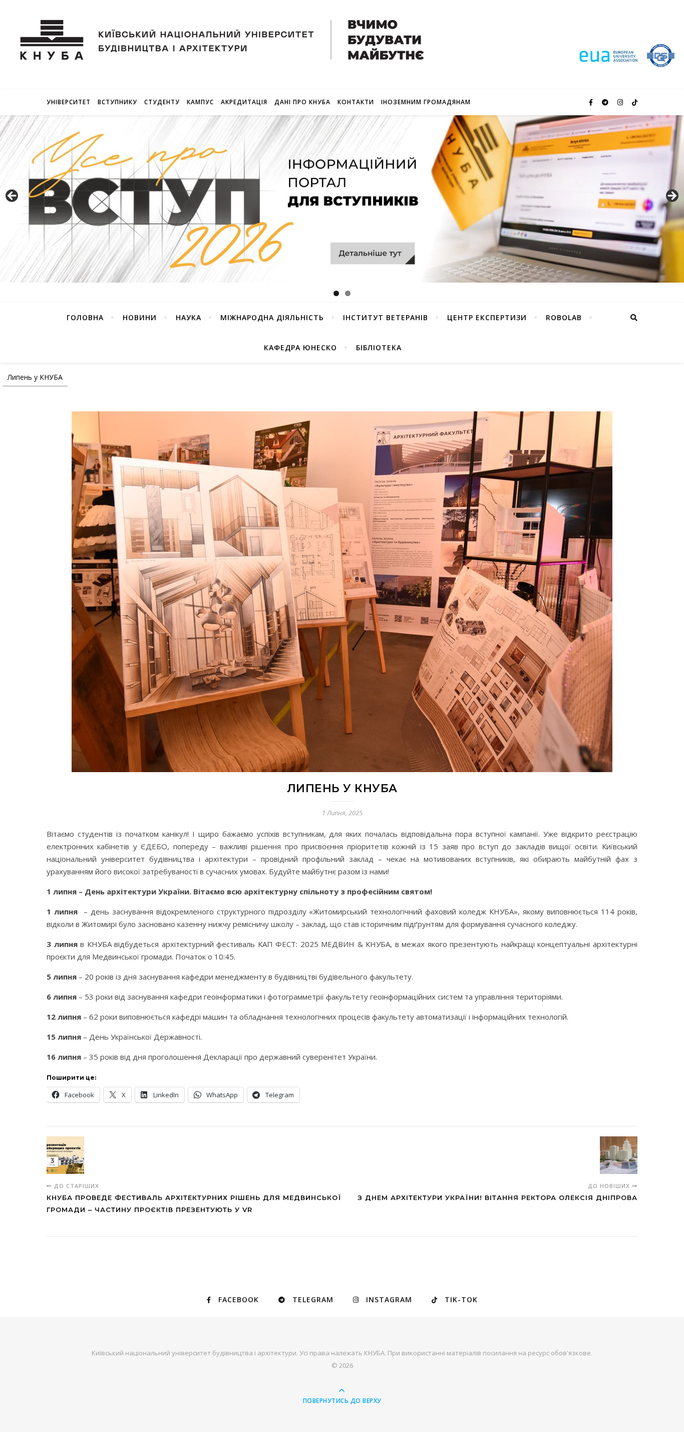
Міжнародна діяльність (272, 317)
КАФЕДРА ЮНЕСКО (300, 347)
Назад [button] (12, 196)
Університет (69, 102)
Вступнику (117, 102)
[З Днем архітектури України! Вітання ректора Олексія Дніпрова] (618, 1155)
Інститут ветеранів (385, 317)
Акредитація (244, 102)
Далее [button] (671, 196)
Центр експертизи (487, 317)
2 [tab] (348, 293)
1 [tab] (336, 293)
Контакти (355, 102)
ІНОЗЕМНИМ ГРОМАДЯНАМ (426, 102)
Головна (85, 317)
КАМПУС (200, 102)
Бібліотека (379, 347)
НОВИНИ (140, 317)
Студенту (162, 102)
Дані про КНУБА (302, 102)
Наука (188, 317)
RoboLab (564, 317)
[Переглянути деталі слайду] (342, 199)
